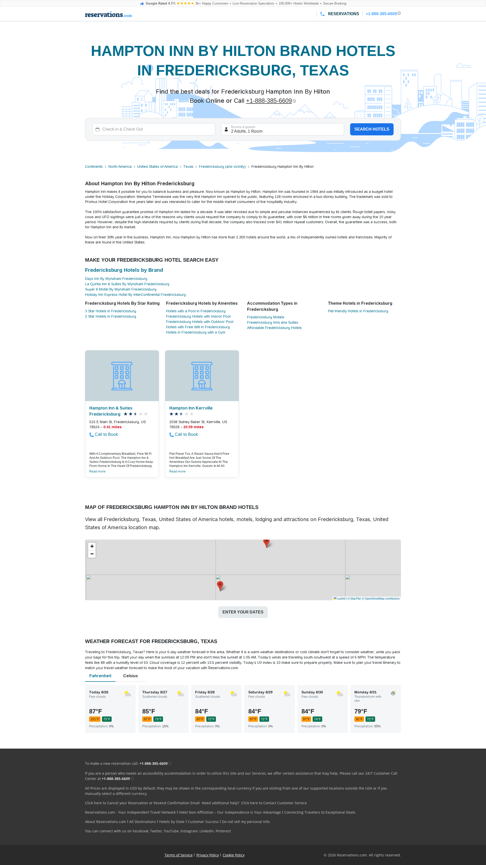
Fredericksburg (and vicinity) (222, 166)
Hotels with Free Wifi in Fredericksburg (198, 327)
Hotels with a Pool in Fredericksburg (196, 311)
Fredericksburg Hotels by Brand (124, 270)
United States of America (157, 166)
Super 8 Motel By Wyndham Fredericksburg (120, 289)
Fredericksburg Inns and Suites (272, 322)
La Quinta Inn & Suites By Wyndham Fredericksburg (127, 284)
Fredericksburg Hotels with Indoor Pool (198, 316)
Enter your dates (243, 612)
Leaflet (341, 598)
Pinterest (223, 831)
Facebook (140, 831)
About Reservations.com (105, 821)
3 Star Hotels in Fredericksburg (110, 311)
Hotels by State (172, 821)
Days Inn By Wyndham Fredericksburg (116, 279)
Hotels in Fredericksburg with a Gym (195, 332)
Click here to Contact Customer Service (274, 802)
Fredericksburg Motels (265, 317)
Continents (94, 166)
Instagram (189, 831)
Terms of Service (179, 855)
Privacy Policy (207, 855)
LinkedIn (206, 831)
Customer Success (203, 821)
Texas (188, 166)
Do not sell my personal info (246, 821)
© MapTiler (354, 598)
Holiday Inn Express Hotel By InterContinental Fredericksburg (135, 295)
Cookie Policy (234, 855)
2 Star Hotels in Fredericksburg (110, 316)
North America (120, 166)
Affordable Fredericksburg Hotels (274, 328)
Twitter (156, 831)
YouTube (171, 831)
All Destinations (142, 821)
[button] (266, 543)
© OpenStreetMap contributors (381, 598)
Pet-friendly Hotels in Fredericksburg (358, 311)
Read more (97, 471)
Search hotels (371, 129)
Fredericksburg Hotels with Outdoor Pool (199, 322)
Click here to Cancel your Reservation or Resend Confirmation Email (142, 802)
